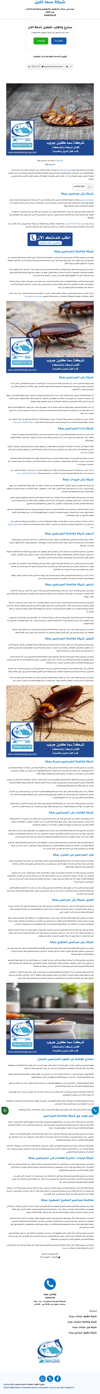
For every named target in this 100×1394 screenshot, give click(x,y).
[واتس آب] (5, 1111)
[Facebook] (57, 1378)
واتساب (41, 41)
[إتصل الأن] (95, 1111)
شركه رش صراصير (87, 200)
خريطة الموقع (15, 1387)
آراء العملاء (69, 1387)
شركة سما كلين (50, 2)
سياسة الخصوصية (30, 1387)
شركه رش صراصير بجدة (33, 296)
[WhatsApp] (42, 1378)
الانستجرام (43, 1387)
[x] (50, 1378)
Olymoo (7, 1384)
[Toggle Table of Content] (88, 187)
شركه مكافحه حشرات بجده (82, 1322)
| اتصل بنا (61, 1387)
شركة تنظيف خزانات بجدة (83, 1316)
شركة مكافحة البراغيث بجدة (27, 473)
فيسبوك (65, 1248)
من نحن (52, 1387)
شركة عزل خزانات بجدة (84, 1327)
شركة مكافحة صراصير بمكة (23, 422)
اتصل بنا (59, 41)
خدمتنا (6, 1387)
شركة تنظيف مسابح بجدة (83, 1333)
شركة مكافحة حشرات (73, 224)
